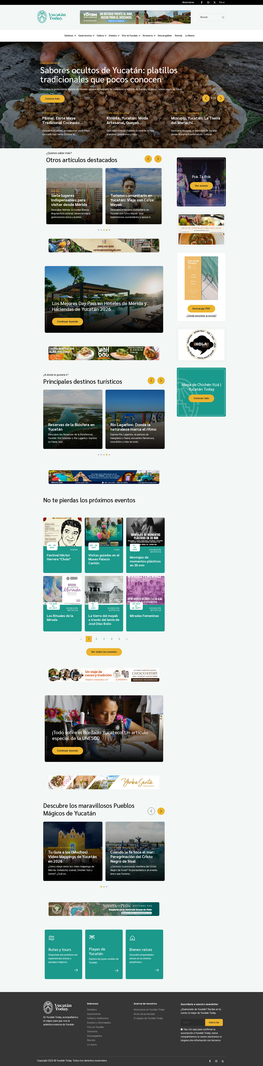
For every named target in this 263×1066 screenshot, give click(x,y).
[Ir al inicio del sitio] (51, 22)
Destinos (69, 35)
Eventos (113, 35)
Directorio (148, 35)
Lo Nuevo (190, 35)
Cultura (100, 35)
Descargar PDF (201, 308)
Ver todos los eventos (104, 651)
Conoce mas (52, 96)
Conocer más (201, 398)
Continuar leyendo (67, 321)
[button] (220, 98)
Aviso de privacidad (144, 1014)
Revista (178, 35)
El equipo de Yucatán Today (148, 1018)
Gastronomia (85, 35)
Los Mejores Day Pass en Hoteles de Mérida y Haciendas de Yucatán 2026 (99, 306)
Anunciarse (188, 2)
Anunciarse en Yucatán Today (149, 1009)
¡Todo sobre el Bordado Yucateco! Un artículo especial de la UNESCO (100, 735)
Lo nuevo (92, 1044)
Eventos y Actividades (99, 1022)
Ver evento (201, 185)
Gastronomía (93, 1014)
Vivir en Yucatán (130, 35)
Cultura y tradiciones (98, 1018)
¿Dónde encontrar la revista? (201, 315)
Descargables (165, 35)
